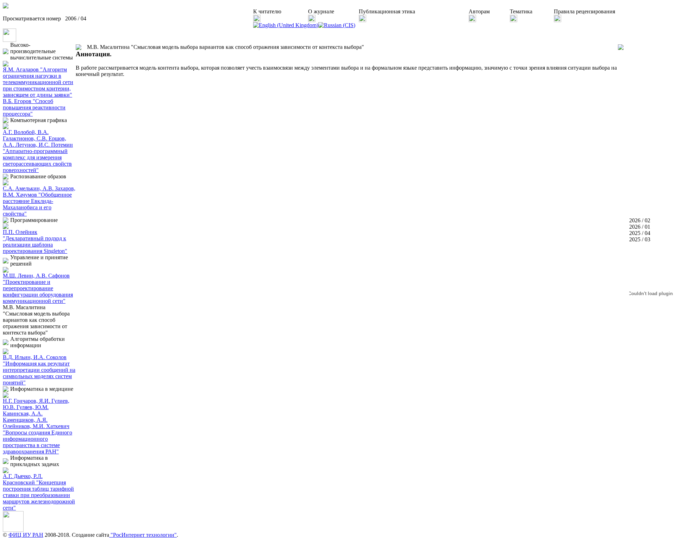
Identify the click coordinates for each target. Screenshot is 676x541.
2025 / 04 (639, 233)
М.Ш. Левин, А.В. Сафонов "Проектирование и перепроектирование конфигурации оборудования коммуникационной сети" (38, 288)
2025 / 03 (639, 239)
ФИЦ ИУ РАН (25, 535)
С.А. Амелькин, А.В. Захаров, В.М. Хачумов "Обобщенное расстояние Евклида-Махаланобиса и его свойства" (39, 201)
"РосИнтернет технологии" (143, 535)
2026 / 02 (639, 220)
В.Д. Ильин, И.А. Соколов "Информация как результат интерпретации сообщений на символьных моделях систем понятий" (39, 370)
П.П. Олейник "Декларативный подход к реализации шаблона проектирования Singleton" (35, 241)
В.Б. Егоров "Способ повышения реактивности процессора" (34, 107)
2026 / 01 (639, 227)
